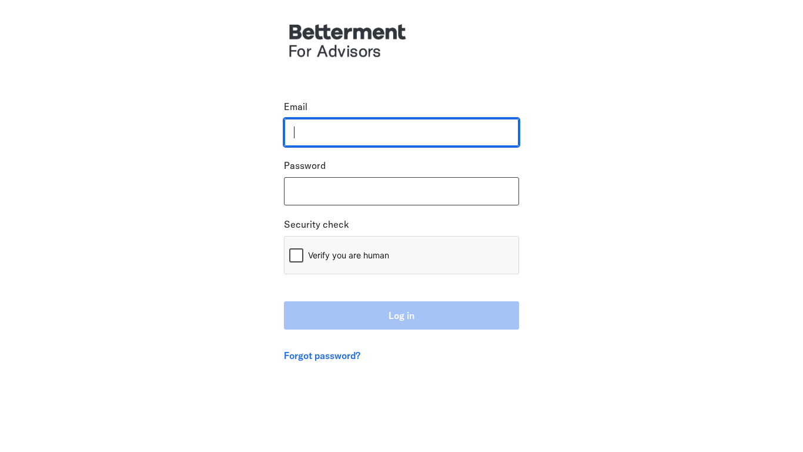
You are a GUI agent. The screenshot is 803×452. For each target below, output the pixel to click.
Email (295, 106)
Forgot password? (322, 355)
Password (305, 165)
